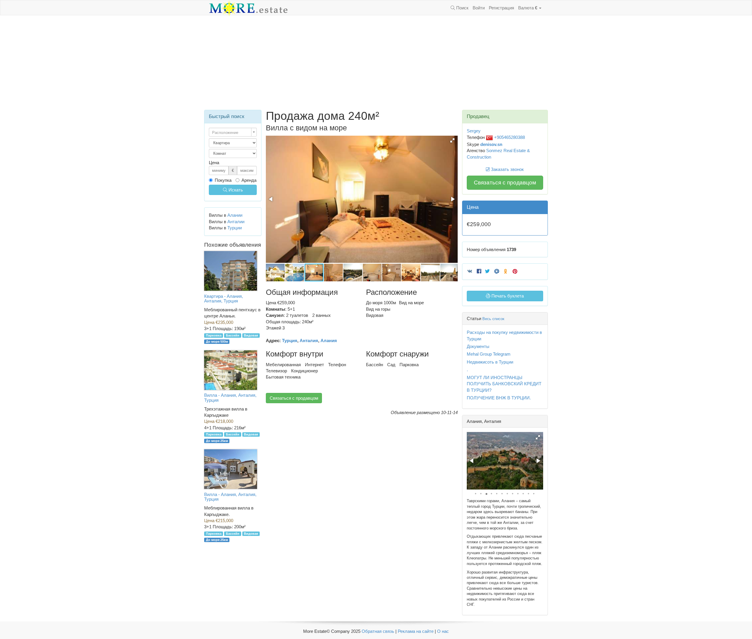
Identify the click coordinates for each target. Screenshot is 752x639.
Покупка (223, 180)
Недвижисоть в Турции (490, 361)
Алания (328, 340)
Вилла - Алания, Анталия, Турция (230, 398)
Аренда (248, 180)
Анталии (235, 221)
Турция (289, 340)
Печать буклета (507, 295)
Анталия (309, 340)
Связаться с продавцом (294, 398)
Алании (234, 215)
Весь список (493, 319)
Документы (478, 346)
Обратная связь (378, 631)
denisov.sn (491, 144)
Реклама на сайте (416, 631)
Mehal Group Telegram (489, 354)
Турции (234, 227)
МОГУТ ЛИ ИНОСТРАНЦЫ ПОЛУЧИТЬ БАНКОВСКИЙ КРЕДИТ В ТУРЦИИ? (504, 384)
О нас (443, 631)
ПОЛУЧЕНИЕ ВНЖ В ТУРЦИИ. (499, 397)
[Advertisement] (376, 62)
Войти (479, 7)
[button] (452, 140)
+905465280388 (509, 137)
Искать (235, 189)
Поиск (462, 7)
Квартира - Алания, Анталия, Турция (223, 299)
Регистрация (501, 7)
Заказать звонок (507, 169)
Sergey (474, 130)
